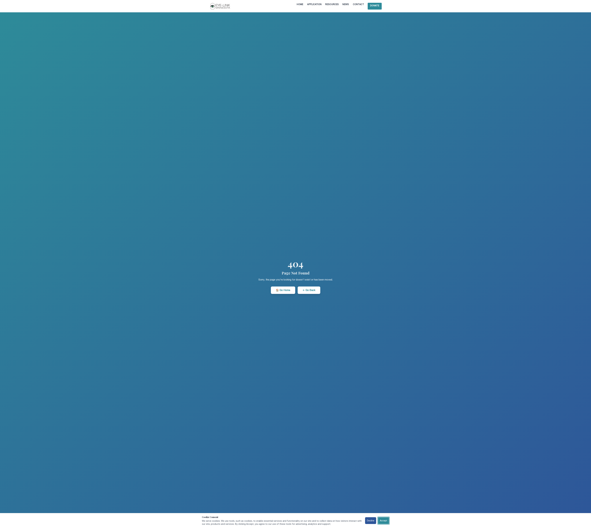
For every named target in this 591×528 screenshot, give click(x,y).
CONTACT (358, 4)
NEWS (345, 4)
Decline (370, 520)
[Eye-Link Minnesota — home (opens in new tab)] (220, 6)
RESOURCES (332, 4)
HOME (300, 4)
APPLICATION (314, 4)
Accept (383, 520)
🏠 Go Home (283, 290)
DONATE (376, 5)
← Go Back (309, 290)
